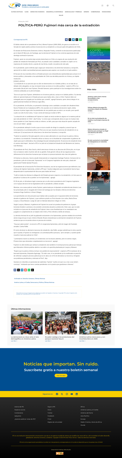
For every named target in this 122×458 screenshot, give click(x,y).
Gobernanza (95, 11)
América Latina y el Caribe (22, 282)
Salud (61, 15)
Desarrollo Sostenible (54, 11)
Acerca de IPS (19, 407)
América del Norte (87, 413)
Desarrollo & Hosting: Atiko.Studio (61, 449)
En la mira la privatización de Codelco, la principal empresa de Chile (98, 120)
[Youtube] (71, 394)
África (83, 407)
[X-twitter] (62, 394)
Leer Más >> (91, 102)
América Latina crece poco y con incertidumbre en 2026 (92, 338)
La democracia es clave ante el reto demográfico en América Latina (25, 338)
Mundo (83, 425)
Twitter (50, 413)
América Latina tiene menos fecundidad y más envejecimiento (97, 98)
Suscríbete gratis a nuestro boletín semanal (61, 370)
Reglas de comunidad (55, 422)
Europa (83, 419)
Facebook (51, 416)
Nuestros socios (20, 410)
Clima (27, 11)
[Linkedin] (76, 394)
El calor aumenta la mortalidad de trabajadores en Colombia (98, 141)
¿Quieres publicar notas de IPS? (25, 419)
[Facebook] (57, 394)
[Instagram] (67, 394)
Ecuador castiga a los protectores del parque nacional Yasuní (59, 338)
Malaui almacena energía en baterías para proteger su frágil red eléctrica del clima (98, 130)
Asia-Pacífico (85, 416)
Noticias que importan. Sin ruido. (61, 364)
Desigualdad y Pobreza (73, 11)
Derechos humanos (37, 11)
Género (86, 11)
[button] (113, 5)
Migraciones (106, 11)
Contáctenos (19, 413)
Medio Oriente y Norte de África (91, 422)
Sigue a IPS (51, 407)
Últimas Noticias (17, 11)
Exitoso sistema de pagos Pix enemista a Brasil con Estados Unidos (97, 109)
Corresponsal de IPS (20, 39)
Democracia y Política (37, 282)
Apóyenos (18, 416)
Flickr (49, 419)
